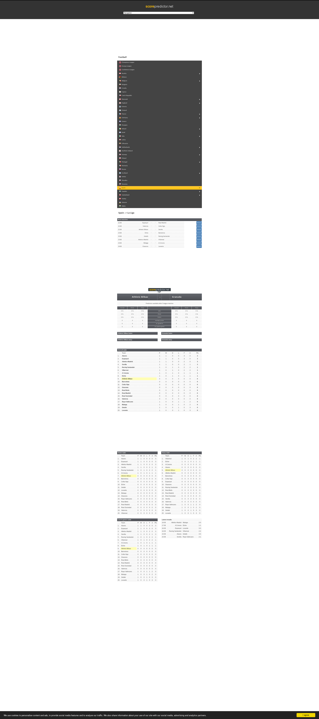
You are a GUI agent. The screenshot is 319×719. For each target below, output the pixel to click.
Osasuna (125, 387)
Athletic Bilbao (140, 297)
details (199, 223)
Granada (176, 297)
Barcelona (125, 382)
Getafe (124, 407)
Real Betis (125, 390)
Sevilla (124, 364)
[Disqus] (159, 618)
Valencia (125, 399)
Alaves (124, 356)
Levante (125, 410)
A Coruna (125, 373)
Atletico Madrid (127, 361)
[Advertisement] (175, 36)
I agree (306, 715)
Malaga (124, 404)
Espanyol (125, 359)
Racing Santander (128, 367)
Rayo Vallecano (127, 402)
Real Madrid (126, 393)
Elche (124, 376)
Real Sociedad (127, 396)
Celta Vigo (125, 384)
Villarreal (125, 370)
